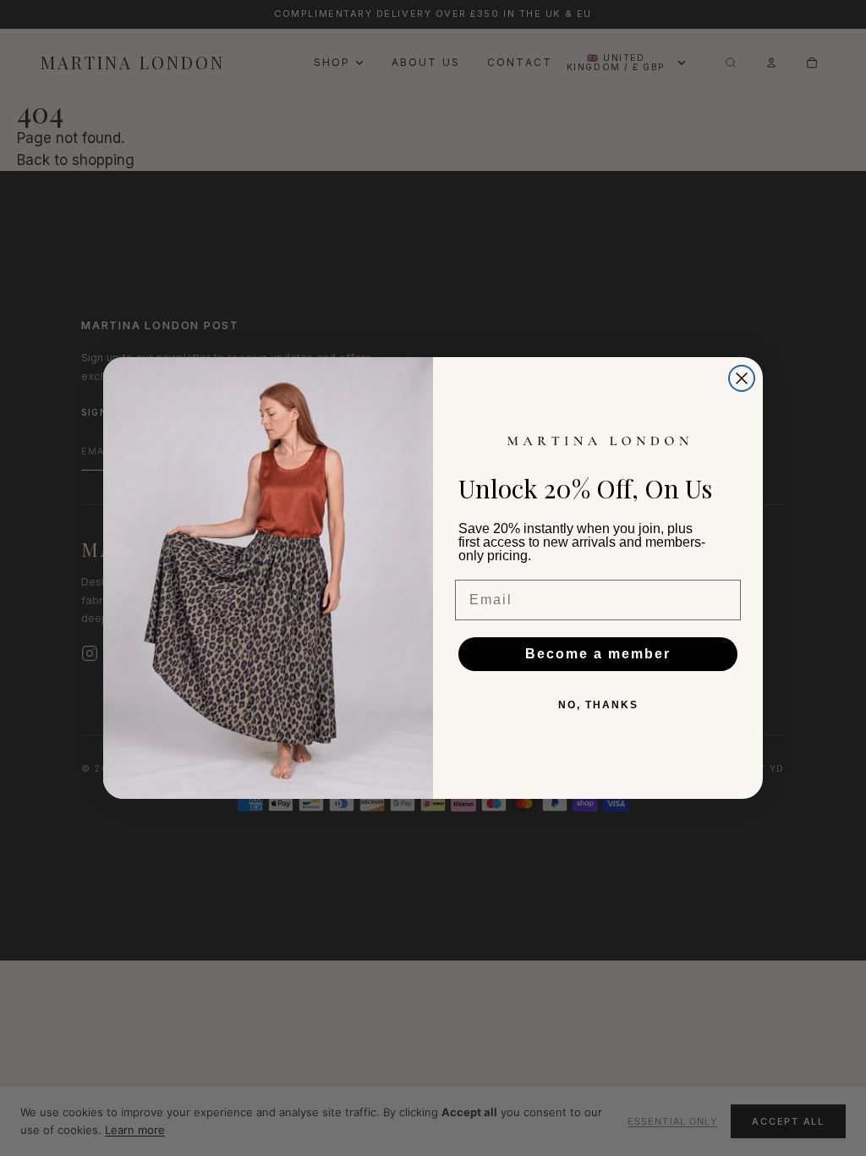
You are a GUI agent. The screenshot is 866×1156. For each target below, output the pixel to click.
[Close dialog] (741, 378)
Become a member (598, 654)
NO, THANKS (598, 705)
